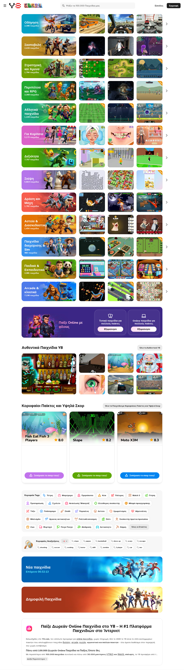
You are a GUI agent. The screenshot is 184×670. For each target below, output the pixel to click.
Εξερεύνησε (110, 329)
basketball (102, 541)
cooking (70, 547)
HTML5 (110, 654)
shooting (43, 547)
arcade (74, 642)
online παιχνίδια (84, 639)
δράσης (66, 642)
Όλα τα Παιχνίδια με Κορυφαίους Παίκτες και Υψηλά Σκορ (132, 406)
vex (140, 547)
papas (88, 541)
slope (76, 541)
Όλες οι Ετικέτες (139, 527)
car (131, 547)
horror (82, 547)
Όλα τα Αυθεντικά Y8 (149, 348)
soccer (57, 547)
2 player (119, 547)
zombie (106, 547)
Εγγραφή (173, 5)
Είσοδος (159, 5)
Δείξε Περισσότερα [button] (36, 659)
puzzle (82, 642)
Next (167, 24)
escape (142, 541)
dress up (117, 541)
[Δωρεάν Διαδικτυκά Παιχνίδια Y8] (15, 5)
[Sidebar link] (5, 5)
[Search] (63, 5)
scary (130, 541)
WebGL (121, 654)
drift (94, 547)
